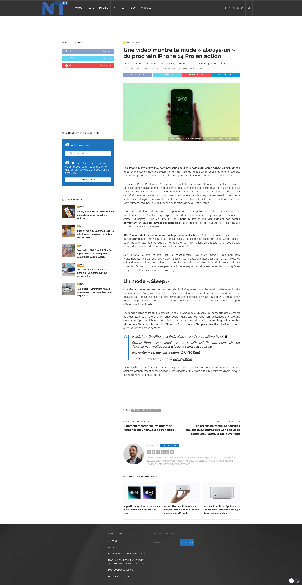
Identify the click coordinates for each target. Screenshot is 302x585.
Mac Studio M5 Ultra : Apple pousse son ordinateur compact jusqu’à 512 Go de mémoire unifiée (221, 509)
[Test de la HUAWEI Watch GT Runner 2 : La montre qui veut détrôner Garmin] (68, 269)
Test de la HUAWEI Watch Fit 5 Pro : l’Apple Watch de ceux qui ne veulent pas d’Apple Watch (95, 253)
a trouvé (139, 289)
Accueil (127, 63)
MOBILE (103, 8)
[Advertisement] (60, 26)
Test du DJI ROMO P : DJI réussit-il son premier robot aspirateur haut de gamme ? (94, 292)
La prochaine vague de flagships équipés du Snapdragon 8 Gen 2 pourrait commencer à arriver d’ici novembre (212, 429)
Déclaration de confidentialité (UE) (126, 554)
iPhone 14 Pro (197, 69)
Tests (81, 207)
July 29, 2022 (182, 359)
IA (114, 8)
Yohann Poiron (151, 69)
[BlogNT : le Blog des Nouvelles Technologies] (55, 7)
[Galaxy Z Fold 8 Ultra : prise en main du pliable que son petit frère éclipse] (68, 211)
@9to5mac (146, 353)
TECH (123, 8)
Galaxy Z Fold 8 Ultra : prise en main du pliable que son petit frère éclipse (95, 215)
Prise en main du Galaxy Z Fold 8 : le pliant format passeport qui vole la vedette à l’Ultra (95, 234)
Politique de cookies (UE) (120, 570)
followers (107, 51)
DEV (133, 8)
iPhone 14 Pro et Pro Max (144, 167)
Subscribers (105, 65)
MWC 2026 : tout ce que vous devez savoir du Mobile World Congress (126, 562)
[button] (294, 580)
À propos (112, 541)
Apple (184, 69)
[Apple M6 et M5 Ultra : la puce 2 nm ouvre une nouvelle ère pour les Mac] (141, 492)
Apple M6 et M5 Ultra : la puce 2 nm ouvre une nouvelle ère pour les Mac (141, 509)
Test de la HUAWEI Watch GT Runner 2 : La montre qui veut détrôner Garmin (92, 272)
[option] (141, 498)
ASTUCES (146, 8)
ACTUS (78, 8)
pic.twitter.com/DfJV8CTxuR (178, 353)
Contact (112, 547)
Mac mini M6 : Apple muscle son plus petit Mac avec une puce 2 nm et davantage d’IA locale (181, 509)
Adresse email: (81, 145)
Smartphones (131, 42)
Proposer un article (118, 576)
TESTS (90, 8)
